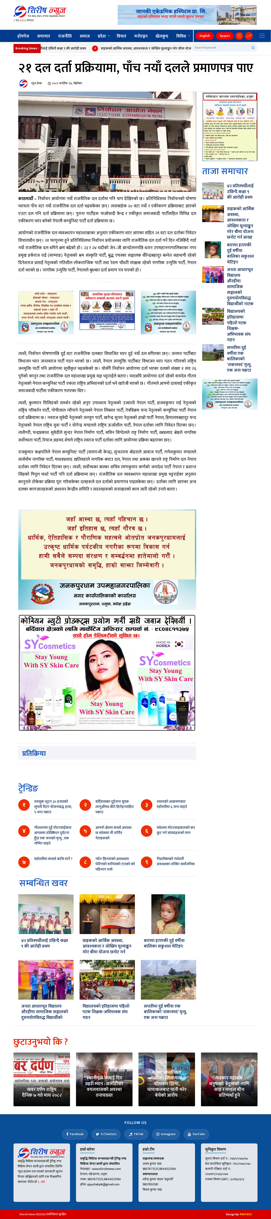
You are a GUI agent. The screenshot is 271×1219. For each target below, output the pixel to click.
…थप (42, 1182)
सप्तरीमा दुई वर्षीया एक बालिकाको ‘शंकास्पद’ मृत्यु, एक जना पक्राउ (165, 1012)
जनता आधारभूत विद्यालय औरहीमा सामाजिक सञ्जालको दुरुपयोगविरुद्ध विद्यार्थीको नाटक (44, 1015)
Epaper (225, 36)
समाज (85, 36)
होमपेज (23, 36)
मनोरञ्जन (141, 36)
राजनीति (65, 36)
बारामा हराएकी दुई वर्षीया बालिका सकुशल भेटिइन (164, 943)
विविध (181, 36)
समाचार (43, 36)
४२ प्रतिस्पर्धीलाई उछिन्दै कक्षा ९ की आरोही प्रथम (44, 943)
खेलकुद (162, 36)
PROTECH (246, 1214)
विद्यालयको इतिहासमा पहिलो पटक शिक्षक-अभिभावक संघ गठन (106, 1012)
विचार (121, 36)
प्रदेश (102, 36)
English (205, 36)
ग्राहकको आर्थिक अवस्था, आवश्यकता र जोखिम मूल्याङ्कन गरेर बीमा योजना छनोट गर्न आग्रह (131, 48)
